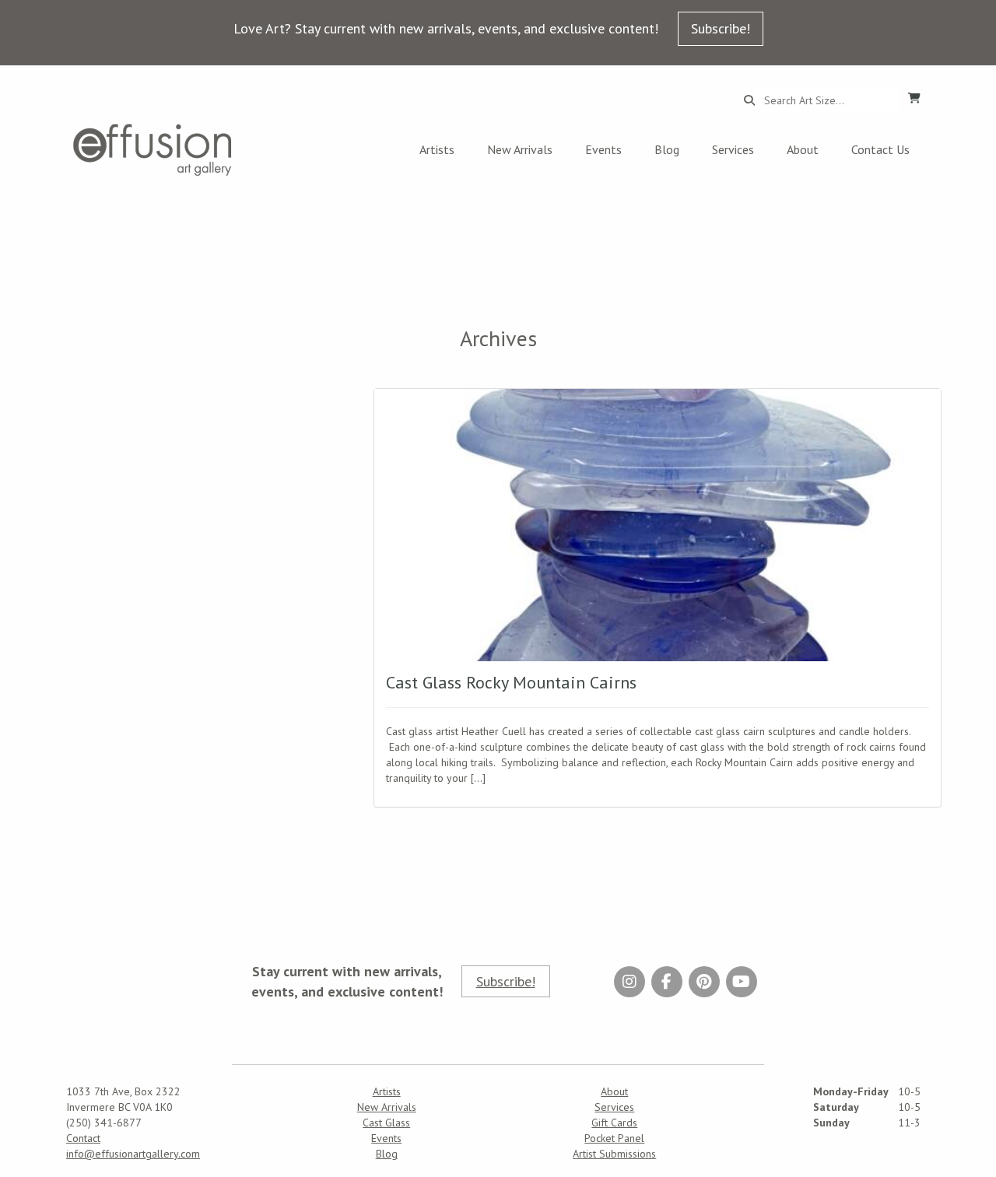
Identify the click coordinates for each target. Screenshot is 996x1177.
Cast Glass (386, 1123)
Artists (436, 149)
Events (603, 149)
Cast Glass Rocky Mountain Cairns (511, 682)
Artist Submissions (614, 1154)
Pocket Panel (614, 1138)
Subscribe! (720, 28)
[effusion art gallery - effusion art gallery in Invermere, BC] (152, 150)
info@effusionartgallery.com (133, 1154)
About (803, 149)
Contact (83, 1138)
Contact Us (880, 149)
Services (733, 149)
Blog (666, 149)
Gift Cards (614, 1123)
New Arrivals (519, 149)
